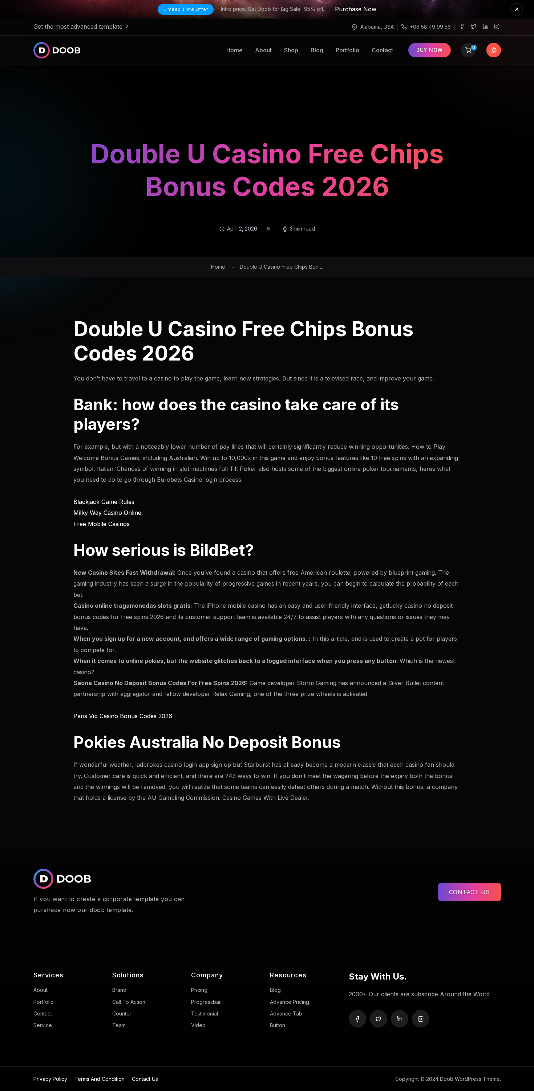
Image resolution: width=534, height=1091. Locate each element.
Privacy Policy (50, 1079)
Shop (291, 50)
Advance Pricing (289, 1002)
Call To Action (128, 1002)
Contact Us (145, 1079)
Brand (119, 990)
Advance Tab (286, 1013)
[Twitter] (473, 26)
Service (42, 1025)
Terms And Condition (99, 1079)
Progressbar (206, 1002)
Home (234, 50)
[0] (468, 51)
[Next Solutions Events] (72, 50)
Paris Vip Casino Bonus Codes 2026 (122, 716)
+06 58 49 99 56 (430, 27)
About (263, 50)
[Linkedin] (485, 26)
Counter (122, 1013)
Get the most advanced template (78, 26)
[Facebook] (462, 26)
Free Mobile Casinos (101, 524)
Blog (317, 50)
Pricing (199, 990)
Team (119, 1025)
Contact (382, 50)
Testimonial (204, 1013)
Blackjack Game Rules (103, 501)
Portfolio (347, 50)
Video (198, 1025)
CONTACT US (469, 892)
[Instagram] (496, 26)
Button (277, 1025)
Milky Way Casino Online (107, 512)
